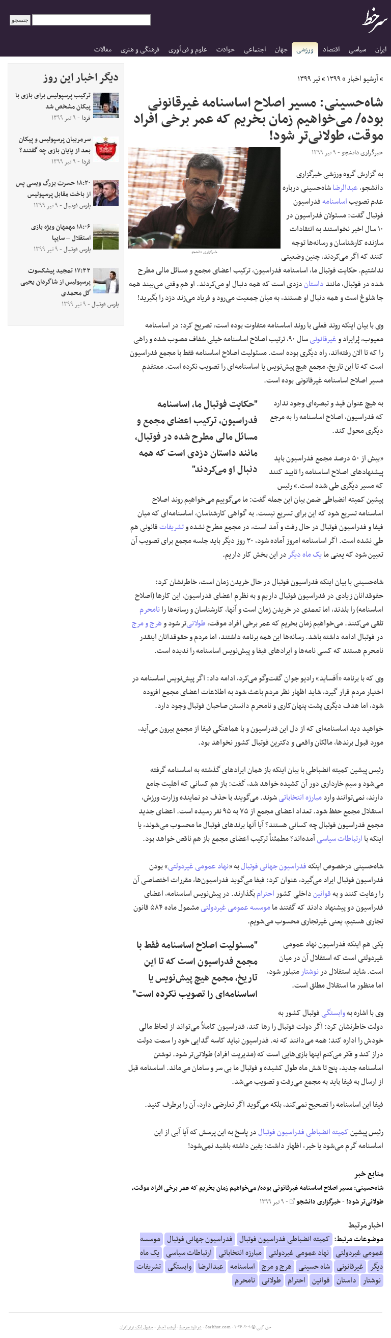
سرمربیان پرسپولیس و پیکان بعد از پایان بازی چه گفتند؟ (55, 145)
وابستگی (333, 1013)
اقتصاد (331, 50)
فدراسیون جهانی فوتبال (273, 866)
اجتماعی (255, 50)
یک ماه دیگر (305, 554)
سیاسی (357, 50)
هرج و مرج (147, 623)
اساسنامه (334, 201)
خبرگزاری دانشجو (318, 1202)
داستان (314, 284)
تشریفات (171, 527)
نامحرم (149, 609)
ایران (380, 50)
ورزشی (305, 50)
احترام (265, 893)
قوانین (322, 893)
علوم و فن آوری (188, 50)
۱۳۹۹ (334, 79)
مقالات (102, 50)
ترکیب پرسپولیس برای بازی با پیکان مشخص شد (53, 101)
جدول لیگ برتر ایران (136, 1327)
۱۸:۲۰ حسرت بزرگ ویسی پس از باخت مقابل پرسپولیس (53, 189)
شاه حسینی (314, 1266)
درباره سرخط (190, 1327)
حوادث (225, 50)
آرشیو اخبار (362, 79)
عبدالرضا (345, 188)
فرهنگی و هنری (140, 50)
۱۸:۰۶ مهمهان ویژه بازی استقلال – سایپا (61, 233)
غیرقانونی (323, 339)
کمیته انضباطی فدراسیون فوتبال (303, 1132)
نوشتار (310, 971)
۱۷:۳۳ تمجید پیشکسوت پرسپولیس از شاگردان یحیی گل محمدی (55, 282)
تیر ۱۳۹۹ (308, 79)
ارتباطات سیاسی (339, 838)
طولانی (196, 623)
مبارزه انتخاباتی (300, 797)
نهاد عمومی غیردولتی (198, 866)
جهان (281, 50)
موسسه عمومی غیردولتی (235, 907)
